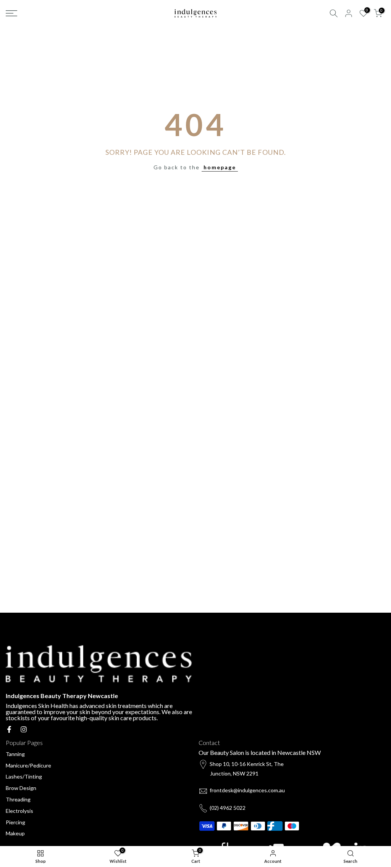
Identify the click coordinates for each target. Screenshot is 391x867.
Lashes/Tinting (24, 776)
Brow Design (21, 788)
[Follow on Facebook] (9, 729)
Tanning (15, 754)
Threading (18, 799)
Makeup (15, 833)
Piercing (15, 822)
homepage (220, 167)
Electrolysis (19, 811)
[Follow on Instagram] (23, 729)
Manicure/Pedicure (28, 765)
